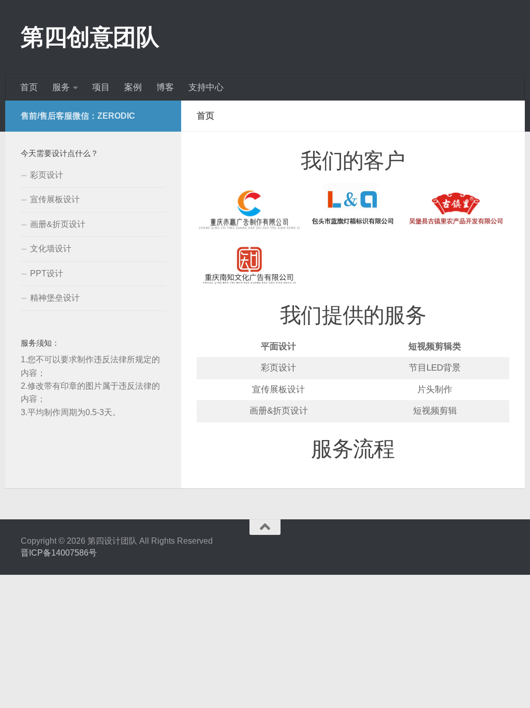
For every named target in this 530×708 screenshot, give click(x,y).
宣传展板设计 (55, 199)
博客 (165, 87)
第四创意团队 (90, 37)
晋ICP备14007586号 (59, 552)
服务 (61, 87)
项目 (101, 87)
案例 (133, 87)
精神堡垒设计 (55, 297)
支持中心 (206, 87)
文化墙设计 (50, 248)
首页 (29, 87)
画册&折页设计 (57, 224)
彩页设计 (46, 175)
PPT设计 (46, 273)
